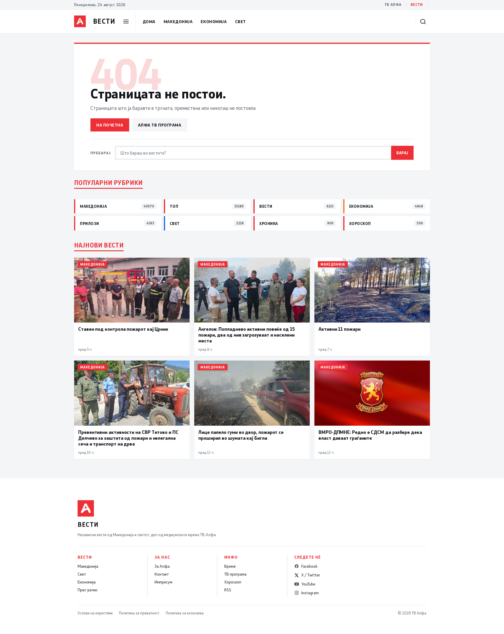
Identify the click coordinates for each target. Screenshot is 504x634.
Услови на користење (95, 613)
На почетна (109, 125)
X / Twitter (310, 575)
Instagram (310, 592)
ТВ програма (235, 574)
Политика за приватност (139, 613)
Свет (240, 21)
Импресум (163, 582)
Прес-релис (88, 590)
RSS (227, 590)
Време (230, 566)
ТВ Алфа (392, 4)
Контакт (162, 574)
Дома (149, 21)
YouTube (308, 584)
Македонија (178, 21)
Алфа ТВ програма (159, 125)
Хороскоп (232, 582)
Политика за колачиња (185, 613)
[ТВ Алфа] (80, 21)
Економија (214, 21)
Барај (402, 152)
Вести (417, 4)
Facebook (309, 566)
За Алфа (162, 566)
